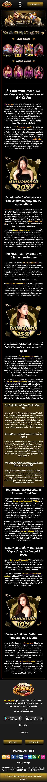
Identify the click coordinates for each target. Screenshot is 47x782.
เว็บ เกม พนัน (9, 700)
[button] (20, 4)
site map (23, 732)
